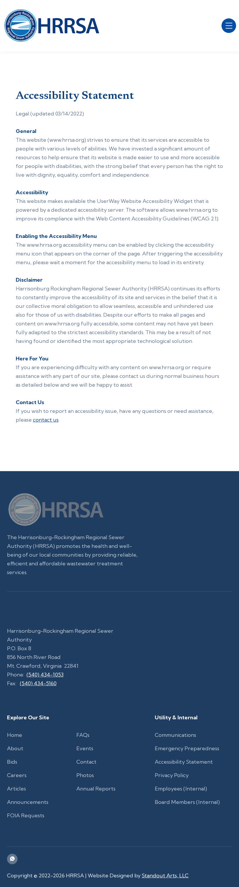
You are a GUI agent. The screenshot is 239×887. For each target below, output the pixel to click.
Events (84, 748)
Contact (86, 761)
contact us (46, 419)
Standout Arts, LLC (165, 875)
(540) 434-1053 (45, 674)
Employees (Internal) (181, 788)
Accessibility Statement (184, 761)
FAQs (82, 735)
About (15, 748)
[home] (51, 25)
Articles (16, 788)
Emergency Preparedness (187, 748)
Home (14, 735)
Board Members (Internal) (187, 802)
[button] (229, 25)
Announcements (27, 802)
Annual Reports (95, 788)
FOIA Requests (25, 815)
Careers (17, 775)
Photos (85, 775)
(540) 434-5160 (38, 683)
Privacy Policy (172, 775)
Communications (175, 735)
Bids (12, 761)
